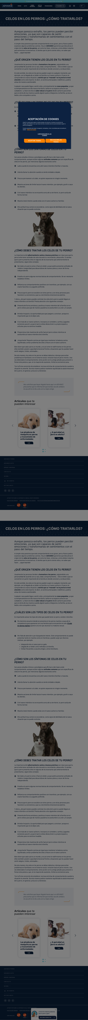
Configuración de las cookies (44, 134)
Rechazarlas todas (56, 141)
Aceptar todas (34, 140)
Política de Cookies (31, 129)
